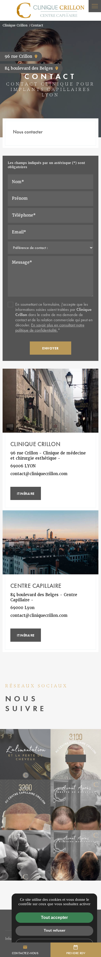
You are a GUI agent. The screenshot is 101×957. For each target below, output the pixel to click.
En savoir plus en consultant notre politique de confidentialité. (49, 327)
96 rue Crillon (18, 56)
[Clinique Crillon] (50, 10)
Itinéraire (25, 493)
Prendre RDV (75, 953)
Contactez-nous (25, 950)
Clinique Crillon (15, 25)
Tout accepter (54, 917)
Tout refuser (54, 930)
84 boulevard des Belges (29, 68)
